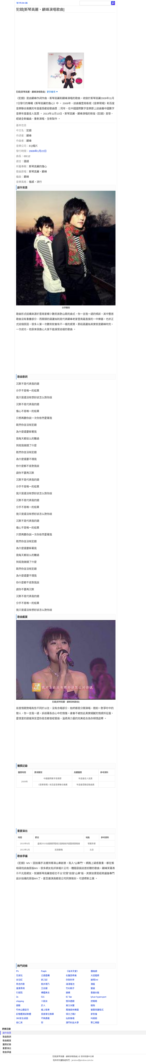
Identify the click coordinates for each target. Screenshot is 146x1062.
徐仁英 (19, 1022)
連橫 (68, 992)
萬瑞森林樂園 (72, 1009)
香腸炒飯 (95, 992)
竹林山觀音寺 (22, 1009)
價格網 (94, 971)
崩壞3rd (94, 979)
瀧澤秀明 (20, 988)
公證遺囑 (45, 975)
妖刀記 (44, 979)
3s (17, 997)
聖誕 (93, 988)
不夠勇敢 (45, 1018)
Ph (17, 971)
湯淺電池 (70, 984)
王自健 (44, 988)
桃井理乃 (45, 984)
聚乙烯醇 (95, 1022)
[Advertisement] (66, 33)
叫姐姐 (94, 1018)
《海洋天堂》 (72, 971)
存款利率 (70, 979)
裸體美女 (45, 992)
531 (42, 997)
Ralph (43, 971)
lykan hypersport (98, 997)
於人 (43, 1005)
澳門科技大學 (72, 1022)
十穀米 (44, 1001)
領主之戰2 (71, 1014)
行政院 (19, 992)
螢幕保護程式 (97, 1009)
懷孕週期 (70, 1001)
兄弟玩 (19, 975)
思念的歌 (20, 984)
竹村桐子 (70, 988)
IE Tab (69, 997)
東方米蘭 (70, 1005)
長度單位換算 (47, 1014)
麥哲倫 (94, 1014)
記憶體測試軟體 (23, 1014)
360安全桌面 (22, 1018)
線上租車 (45, 1009)
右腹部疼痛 (71, 975)
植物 (93, 1005)
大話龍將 (95, 975)
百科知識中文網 (87, 1056)
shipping (20, 1001)
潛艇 (93, 984)
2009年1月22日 (38, 151)
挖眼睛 (94, 1001)
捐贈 (18, 1005)
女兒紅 (19, 979)
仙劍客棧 (70, 1018)
